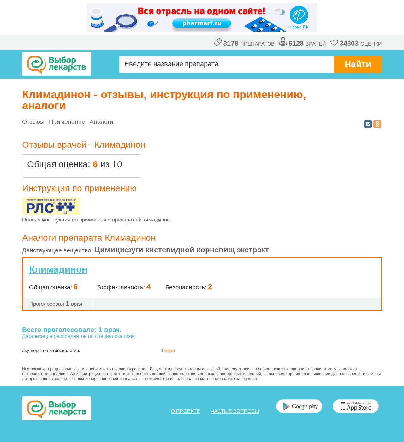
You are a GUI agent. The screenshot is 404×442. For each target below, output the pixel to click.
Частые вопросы (235, 411)
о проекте (185, 411)
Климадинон (58, 269)
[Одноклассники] (377, 124)
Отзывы (33, 121)
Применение (67, 121)
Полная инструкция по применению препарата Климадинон (96, 220)
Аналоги (101, 121)
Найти (358, 64)
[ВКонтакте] (368, 124)
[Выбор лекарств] (56, 64)
